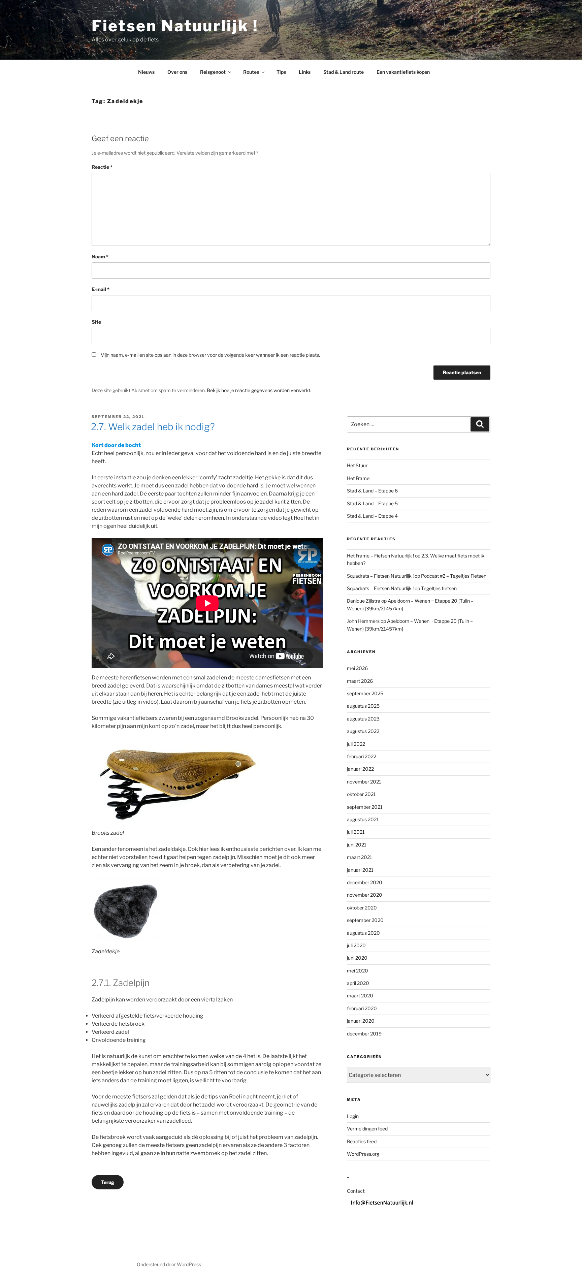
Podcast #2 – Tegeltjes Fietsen (453, 576)
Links (305, 72)
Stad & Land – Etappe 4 (372, 516)
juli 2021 (356, 832)
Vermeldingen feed (367, 1128)
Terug (107, 1182)
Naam (100, 256)
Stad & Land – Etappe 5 (372, 503)
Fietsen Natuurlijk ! (175, 26)
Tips (281, 72)
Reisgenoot (213, 72)
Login (353, 1116)
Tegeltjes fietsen (439, 588)
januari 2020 (361, 1021)
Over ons (177, 72)
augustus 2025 (363, 706)
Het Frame (358, 478)
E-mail (100, 289)
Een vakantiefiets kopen (403, 72)
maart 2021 (359, 857)
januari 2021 (360, 870)
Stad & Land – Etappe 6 (372, 490)
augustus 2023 (363, 719)
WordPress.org (363, 1154)
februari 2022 (361, 756)
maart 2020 (360, 995)
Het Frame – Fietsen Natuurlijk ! (380, 555)
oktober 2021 (361, 794)
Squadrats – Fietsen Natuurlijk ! (380, 576)
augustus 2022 (363, 731)
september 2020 (365, 920)
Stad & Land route (343, 72)
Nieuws (146, 72)
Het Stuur (357, 465)
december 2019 (364, 1033)
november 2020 (364, 895)
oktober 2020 (362, 907)
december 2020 (364, 882)
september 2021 (365, 807)
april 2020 (358, 983)
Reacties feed (362, 1141)
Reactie (102, 167)
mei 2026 (357, 668)
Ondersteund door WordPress (169, 1264)
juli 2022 (356, 744)
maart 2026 (360, 681)
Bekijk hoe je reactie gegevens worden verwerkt (258, 390)
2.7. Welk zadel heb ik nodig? (153, 427)
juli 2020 (356, 945)
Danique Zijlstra (363, 601)
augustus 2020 (363, 933)
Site (96, 322)
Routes (251, 72)
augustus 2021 (363, 819)
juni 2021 (356, 844)
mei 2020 (357, 970)
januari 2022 (360, 769)
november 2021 (364, 782)
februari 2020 (362, 1008)
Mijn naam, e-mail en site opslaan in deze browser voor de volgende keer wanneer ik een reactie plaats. (210, 355)
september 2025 (365, 693)
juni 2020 (357, 958)
